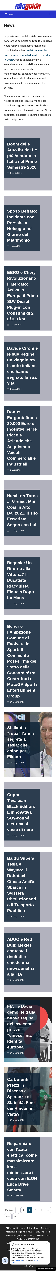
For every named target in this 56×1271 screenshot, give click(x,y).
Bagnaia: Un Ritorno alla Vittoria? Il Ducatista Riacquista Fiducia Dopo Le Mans (20, 580)
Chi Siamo (10, 1228)
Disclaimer (45, 1228)
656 (8, 1216)
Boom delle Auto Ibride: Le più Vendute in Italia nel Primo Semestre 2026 (22, 156)
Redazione (21, 1228)
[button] (49, 14)
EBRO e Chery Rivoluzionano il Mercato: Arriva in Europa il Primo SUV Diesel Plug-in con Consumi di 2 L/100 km (22, 295)
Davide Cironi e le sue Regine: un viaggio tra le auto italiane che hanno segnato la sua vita (22, 366)
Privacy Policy (33, 1228)
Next (16, 1216)
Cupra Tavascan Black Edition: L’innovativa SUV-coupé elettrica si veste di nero (21, 812)
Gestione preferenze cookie (46, 1268)
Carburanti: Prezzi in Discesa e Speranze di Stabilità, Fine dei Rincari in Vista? (21, 1097)
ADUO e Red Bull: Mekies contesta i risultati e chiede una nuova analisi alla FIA (20, 957)
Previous (9, 1210)
